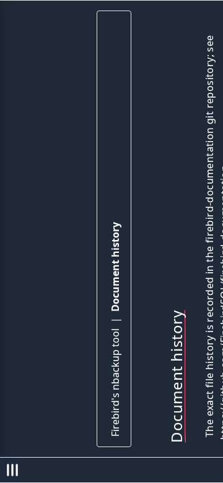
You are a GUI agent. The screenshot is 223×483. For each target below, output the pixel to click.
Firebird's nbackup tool (115, 382)
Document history (115, 267)
